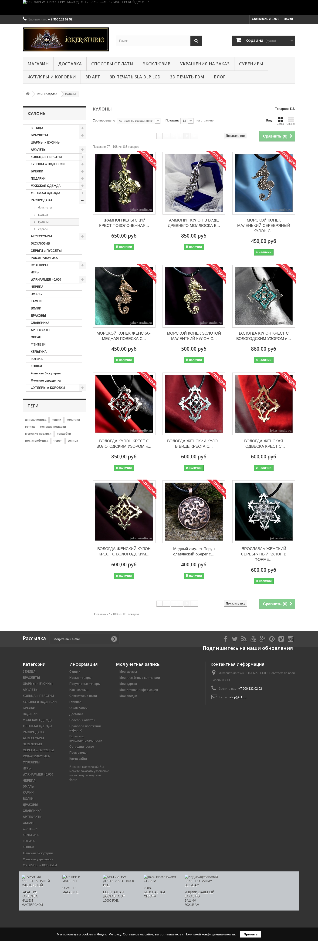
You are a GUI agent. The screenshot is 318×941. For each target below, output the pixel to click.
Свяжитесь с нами (265, 19)
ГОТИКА (37, 359)
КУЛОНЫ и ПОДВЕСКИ (47, 164)
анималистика (35, 419)
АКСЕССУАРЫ (41, 236)
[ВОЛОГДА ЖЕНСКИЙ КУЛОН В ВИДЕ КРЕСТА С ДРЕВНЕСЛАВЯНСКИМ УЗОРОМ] (194, 404)
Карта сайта (78, 758)
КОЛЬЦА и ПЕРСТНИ (46, 157)
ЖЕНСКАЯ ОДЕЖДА (45, 193)
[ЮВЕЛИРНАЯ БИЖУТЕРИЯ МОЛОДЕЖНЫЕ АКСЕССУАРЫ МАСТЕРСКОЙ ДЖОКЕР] (159, 7)
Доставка (70, 64)
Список (291, 123)
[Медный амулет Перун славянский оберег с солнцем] (194, 512)
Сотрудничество (81, 746)
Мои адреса (128, 684)
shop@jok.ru (237, 697)
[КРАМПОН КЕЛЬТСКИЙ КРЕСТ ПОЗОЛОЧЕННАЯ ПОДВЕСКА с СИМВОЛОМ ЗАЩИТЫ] (124, 183)
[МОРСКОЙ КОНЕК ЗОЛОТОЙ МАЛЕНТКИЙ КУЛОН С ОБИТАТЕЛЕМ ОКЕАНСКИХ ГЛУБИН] (194, 296)
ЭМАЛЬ (36, 294)
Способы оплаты (112, 64)
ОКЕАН (36, 337)
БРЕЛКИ (37, 171)
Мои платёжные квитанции (139, 677)
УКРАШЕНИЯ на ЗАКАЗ (205, 64)
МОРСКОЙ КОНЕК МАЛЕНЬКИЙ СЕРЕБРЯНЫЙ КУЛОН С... (263, 225)
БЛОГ (219, 77)
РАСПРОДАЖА (41, 200)
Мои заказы (128, 671)
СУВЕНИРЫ (251, 64)
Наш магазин (78, 690)
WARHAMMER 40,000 (46, 279)
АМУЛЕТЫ (38, 149)
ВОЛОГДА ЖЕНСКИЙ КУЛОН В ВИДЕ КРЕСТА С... (193, 444)
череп (58, 440)
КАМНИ (36, 301)
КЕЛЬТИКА (39, 351)
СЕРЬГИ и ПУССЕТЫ (46, 250)
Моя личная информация (138, 690)
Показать (172, 120)
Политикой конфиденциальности (210, 934)
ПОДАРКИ (38, 178)
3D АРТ (92, 77)
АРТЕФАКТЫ (40, 330)
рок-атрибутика (36, 440)
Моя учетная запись (138, 664)
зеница (73, 440)
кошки (56, 419)
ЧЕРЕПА (37, 287)
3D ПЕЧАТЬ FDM (187, 77)
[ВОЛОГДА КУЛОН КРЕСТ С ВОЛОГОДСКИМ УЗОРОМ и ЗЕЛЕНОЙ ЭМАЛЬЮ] (264, 296)
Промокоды (78, 752)
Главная (75, 702)
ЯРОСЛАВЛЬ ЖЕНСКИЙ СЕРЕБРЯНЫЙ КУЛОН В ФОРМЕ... (263, 554)
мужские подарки (38, 433)
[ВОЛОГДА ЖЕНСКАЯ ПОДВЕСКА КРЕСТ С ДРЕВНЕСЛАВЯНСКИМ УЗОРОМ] (264, 404)
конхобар (64, 433)
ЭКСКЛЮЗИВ (156, 64)
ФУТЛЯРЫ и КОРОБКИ (51, 77)
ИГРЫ (35, 272)
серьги (42, 229)
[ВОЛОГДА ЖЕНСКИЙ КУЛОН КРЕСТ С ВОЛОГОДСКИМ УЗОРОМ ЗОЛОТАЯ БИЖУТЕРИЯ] (124, 512)
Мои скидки (128, 696)
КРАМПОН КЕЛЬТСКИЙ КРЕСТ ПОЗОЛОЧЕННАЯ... (124, 223)
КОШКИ (36, 366)
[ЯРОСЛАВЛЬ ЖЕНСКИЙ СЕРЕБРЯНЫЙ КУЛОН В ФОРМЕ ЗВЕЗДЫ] (264, 512)
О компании (78, 708)
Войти (288, 19)
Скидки (74, 671)
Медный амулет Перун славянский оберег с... (194, 551)
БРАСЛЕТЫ (39, 135)
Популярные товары (85, 684)
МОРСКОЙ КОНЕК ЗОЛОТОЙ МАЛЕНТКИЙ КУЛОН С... (194, 336)
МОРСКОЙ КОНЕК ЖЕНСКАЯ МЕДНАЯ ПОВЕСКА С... (124, 336)
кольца (42, 214)
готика (30, 426)
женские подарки (53, 426)
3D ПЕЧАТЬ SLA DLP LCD (135, 77)
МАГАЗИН (38, 64)
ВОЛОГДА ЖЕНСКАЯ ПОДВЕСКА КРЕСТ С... (264, 444)
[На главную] (27, 94)
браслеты (44, 207)
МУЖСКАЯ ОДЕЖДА (46, 186)
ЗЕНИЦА (37, 128)
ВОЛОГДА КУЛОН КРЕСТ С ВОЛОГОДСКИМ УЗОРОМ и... (263, 336)
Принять (251, 934)
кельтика (73, 419)
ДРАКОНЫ (38, 315)
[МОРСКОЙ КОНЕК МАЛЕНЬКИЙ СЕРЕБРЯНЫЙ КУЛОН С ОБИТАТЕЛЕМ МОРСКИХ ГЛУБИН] (264, 183)
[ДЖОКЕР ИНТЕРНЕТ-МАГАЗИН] (66, 39)
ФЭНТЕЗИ (38, 344)
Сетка (280, 123)
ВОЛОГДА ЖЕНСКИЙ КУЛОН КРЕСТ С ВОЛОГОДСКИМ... (124, 551)
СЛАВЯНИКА (40, 323)
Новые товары (80, 677)
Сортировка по (104, 120)
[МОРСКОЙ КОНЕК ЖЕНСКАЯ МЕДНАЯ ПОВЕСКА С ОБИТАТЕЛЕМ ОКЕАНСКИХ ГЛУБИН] (124, 296)
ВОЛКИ (36, 308)
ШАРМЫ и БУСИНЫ (46, 142)
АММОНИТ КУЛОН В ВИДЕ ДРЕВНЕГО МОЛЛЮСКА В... (194, 223)
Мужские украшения (46, 380)
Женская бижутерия (46, 373)
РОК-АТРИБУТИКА (44, 258)
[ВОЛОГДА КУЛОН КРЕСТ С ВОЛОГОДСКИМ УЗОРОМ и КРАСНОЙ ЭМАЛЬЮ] (124, 404)
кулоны (42, 222)
